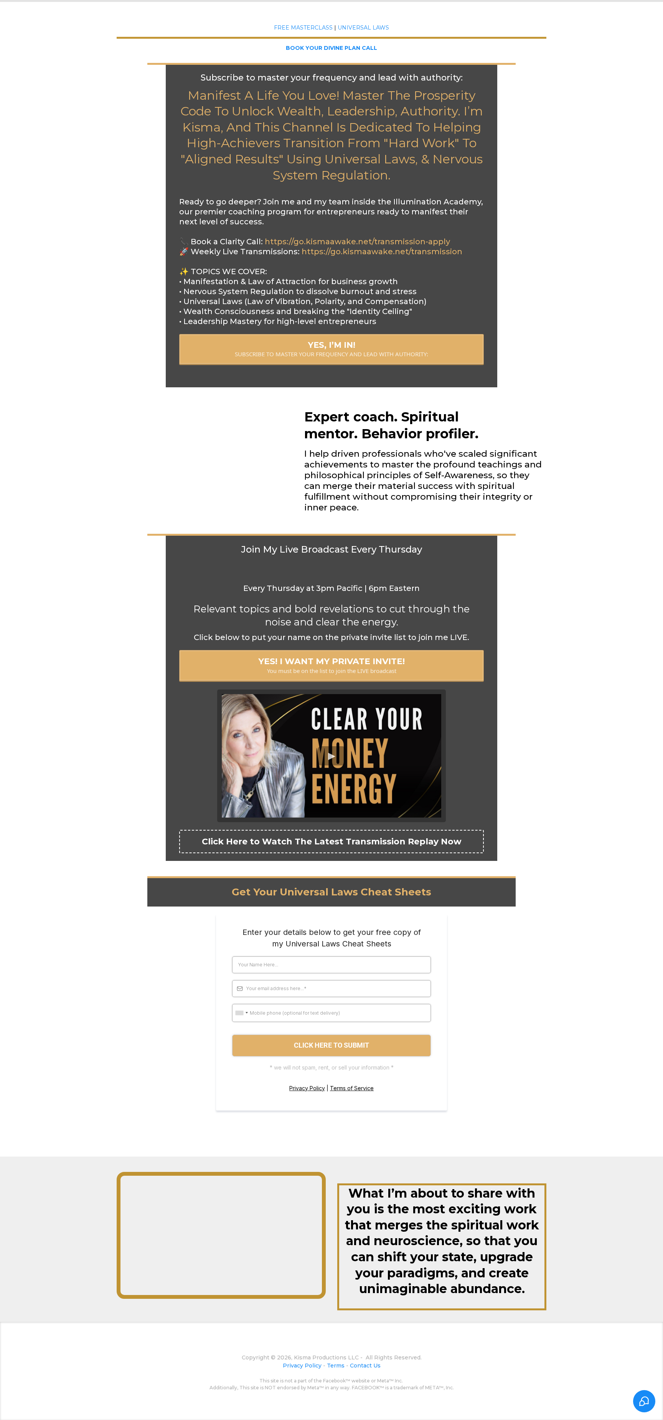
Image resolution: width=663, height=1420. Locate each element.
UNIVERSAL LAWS (363, 27)
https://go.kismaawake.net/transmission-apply (357, 241)
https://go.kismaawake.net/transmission (382, 251)
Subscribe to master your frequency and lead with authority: (332, 77)
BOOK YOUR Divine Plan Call (331, 47)
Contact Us (365, 1365)
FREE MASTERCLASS (303, 27)
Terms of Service (352, 1088)
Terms (336, 1365)
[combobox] (241, 1013)
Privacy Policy (307, 1088)
